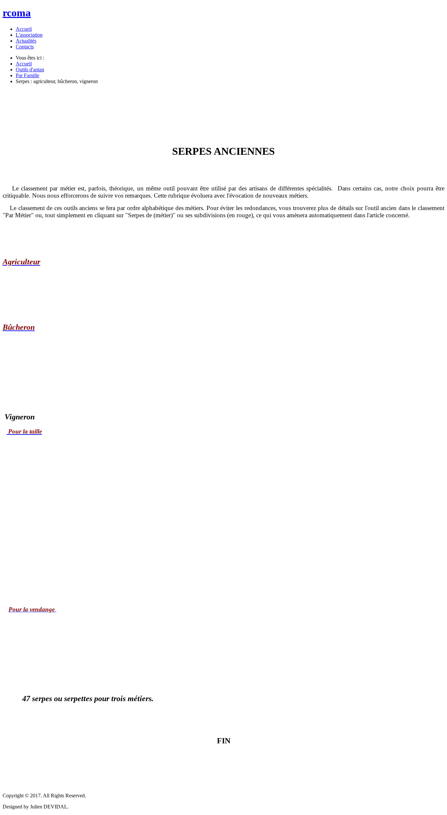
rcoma (17, 13)
